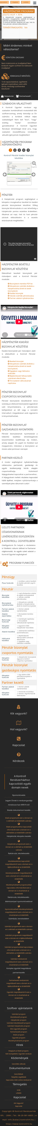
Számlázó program (19, 1014)
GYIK (18, 1090)
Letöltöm (25, 2)
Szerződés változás (18, 1064)
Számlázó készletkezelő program (19, 1023)
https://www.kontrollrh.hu (19, 1124)
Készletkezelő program (18, 1017)
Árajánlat (15, 2)
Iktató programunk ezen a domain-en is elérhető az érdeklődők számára (18, 819)
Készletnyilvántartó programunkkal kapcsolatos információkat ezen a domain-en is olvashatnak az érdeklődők (19, 889)
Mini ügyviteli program (18, 1029)
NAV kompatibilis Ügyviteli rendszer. (18, 1054)
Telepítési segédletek (18, 1077)
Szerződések (18, 1074)
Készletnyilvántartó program (18, 1041)
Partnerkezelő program (18, 1032)
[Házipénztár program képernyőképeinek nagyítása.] (32, 162)
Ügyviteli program (18, 1038)
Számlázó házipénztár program (18, 1026)
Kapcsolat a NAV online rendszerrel (18, 1080)
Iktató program (18, 1035)
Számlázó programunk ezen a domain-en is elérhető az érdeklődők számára (19, 927)
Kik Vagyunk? (19, 1103)
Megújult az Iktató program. (18, 1051)
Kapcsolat (18, 1106)
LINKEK (18, 1093)
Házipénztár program (18, 1020)
